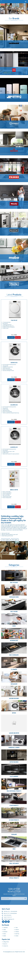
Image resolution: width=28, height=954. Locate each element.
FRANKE (17, 931)
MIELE (4, 933)
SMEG (4, 929)
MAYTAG (17, 933)
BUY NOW (18, 337)
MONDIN (5, 931)
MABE (4, 935)
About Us (5, 943)
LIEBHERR (5, 927)
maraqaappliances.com (9, 951)
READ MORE (11, 337)
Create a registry (5, 539)
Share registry (15, 539)
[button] (0, 8)
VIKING (16, 935)
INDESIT (17, 929)
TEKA (16, 927)
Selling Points (6, 941)
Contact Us (5, 946)
